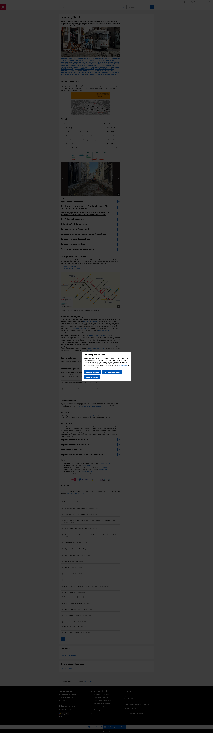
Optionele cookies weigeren (112, 372)
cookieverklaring (122, 365)
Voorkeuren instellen (92, 377)
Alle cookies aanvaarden (92, 372)
